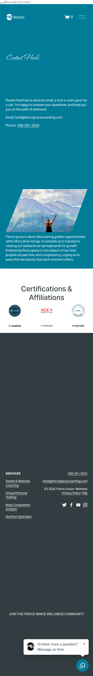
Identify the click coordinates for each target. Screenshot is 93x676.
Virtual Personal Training (16, 495)
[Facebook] (71, 505)
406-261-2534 (28, 125)
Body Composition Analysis (18, 507)
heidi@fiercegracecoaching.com (65, 481)
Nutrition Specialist (19, 517)
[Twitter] (64, 505)
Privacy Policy (71, 493)
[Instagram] (85, 505)
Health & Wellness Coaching (18, 483)
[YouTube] (78, 505)
